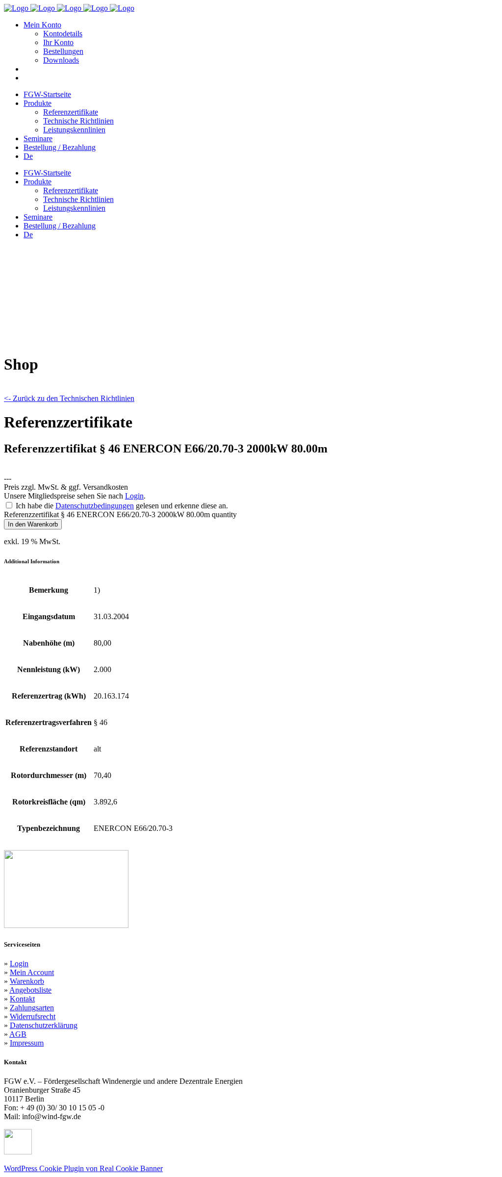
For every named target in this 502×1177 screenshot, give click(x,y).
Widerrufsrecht (32, 1016)
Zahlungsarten (32, 1007)
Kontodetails (62, 33)
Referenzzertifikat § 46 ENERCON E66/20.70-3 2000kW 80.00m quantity (120, 514)
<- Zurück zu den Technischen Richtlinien (69, 398)
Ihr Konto (58, 42)
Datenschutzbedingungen (94, 505)
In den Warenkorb (33, 524)
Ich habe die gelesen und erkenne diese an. (122, 505)
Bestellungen (63, 51)
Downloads (61, 60)
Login (134, 496)
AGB (17, 1034)
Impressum (27, 1043)
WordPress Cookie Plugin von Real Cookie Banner (83, 1168)
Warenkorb (27, 981)
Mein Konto (42, 25)
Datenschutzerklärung (43, 1025)
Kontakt (22, 999)
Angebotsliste (30, 990)
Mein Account (32, 972)
